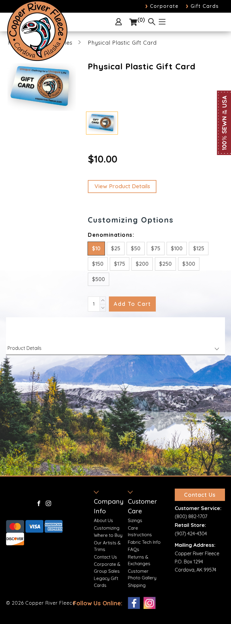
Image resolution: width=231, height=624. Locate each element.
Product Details (25, 348)
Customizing (106, 528)
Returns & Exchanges (139, 560)
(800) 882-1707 (191, 516)
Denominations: (111, 234)
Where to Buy (108, 535)
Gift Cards (202, 6)
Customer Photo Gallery (142, 574)
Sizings (135, 520)
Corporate (162, 6)
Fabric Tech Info (144, 542)
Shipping (137, 585)
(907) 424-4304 (191, 534)
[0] (133, 22)
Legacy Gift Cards (106, 581)
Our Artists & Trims (107, 546)
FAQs (133, 549)
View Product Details (122, 186)
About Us (103, 520)
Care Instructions (140, 531)
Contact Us (105, 557)
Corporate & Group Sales (107, 567)
